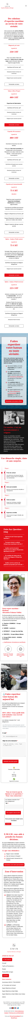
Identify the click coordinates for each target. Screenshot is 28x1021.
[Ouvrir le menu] (26, 6)
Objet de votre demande (10, 741)
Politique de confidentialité (16, 1013)
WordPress (14, 1018)
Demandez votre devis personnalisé (14, 864)
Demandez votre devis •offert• (14, 401)
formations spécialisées (16, 376)
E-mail (4, 733)
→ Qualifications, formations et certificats (13, 642)
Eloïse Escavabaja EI (15, 1016)
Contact (8, 823)
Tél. (7, 803)
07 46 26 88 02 (7, 959)
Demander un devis (14, 84)
